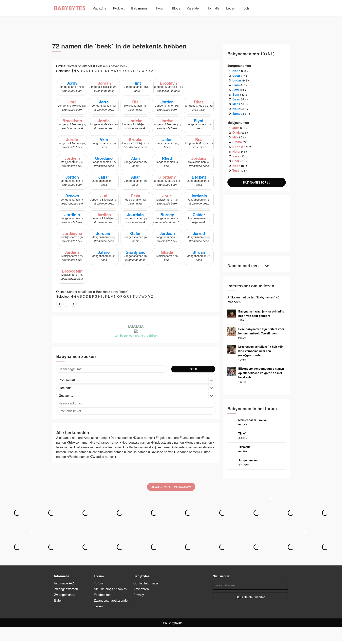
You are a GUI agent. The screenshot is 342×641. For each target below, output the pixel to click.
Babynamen (140, 8)
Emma (237, 142)
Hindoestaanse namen (168, 442)
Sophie (237, 146)
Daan (236, 99)
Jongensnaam (247, 460)
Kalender (193, 8)
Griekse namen (79, 442)
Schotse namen (136, 452)
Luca (236, 75)
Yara (235, 156)
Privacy (138, 594)
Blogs (176, 8)
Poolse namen (78, 452)
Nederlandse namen (188, 447)
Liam (236, 85)
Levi (235, 89)
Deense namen (121, 437)
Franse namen (190, 437)
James (237, 113)
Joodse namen (112, 447)
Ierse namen (65, 447)
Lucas (237, 80)
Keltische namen (136, 447)
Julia (235, 127)
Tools (246, 8)
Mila (235, 137)
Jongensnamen (130, 17)
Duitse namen (144, 437)
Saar (235, 161)
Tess (235, 170)
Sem (235, 94)
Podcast (118, 8)
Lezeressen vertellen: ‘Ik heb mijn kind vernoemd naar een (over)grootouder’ (261, 351)
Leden (230, 8)
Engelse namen (167, 437)
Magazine (99, 8)
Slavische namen (161, 452)
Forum (160, 8)
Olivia (236, 132)
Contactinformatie (145, 583)
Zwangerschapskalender (111, 600)
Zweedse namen (103, 456)
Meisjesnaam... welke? (253, 420)
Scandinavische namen (107, 452)
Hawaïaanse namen (105, 442)
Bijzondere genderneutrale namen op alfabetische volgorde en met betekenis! (261, 372)
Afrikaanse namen (69, 437)
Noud (236, 108)
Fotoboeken (102, 594)
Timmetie (244, 447)
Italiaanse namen (88, 447)
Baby (58, 600)
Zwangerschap (64, 594)
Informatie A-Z (64, 583)
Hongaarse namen (199, 442)
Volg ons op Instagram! (172, 487)
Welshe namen (79, 456)
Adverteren (141, 589)
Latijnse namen (161, 447)
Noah (236, 70)
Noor (236, 165)
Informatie (212, 8)
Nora (236, 151)
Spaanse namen (188, 452)
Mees (236, 104)
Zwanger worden (66, 589)
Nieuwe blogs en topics (110, 589)
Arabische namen (96, 437)
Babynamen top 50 (210, 17)
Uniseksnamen (182, 17)
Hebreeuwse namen (136, 442)
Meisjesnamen (155, 17)
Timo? (242, 433)
